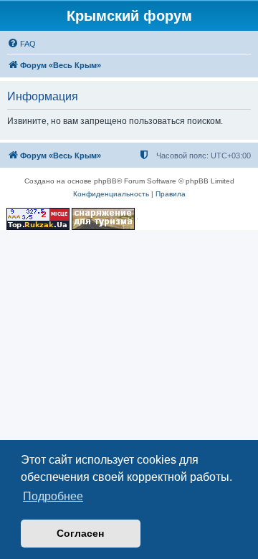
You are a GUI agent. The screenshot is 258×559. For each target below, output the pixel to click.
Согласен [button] (80, 533)
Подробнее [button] (53, 496)
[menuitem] (21, 43)
